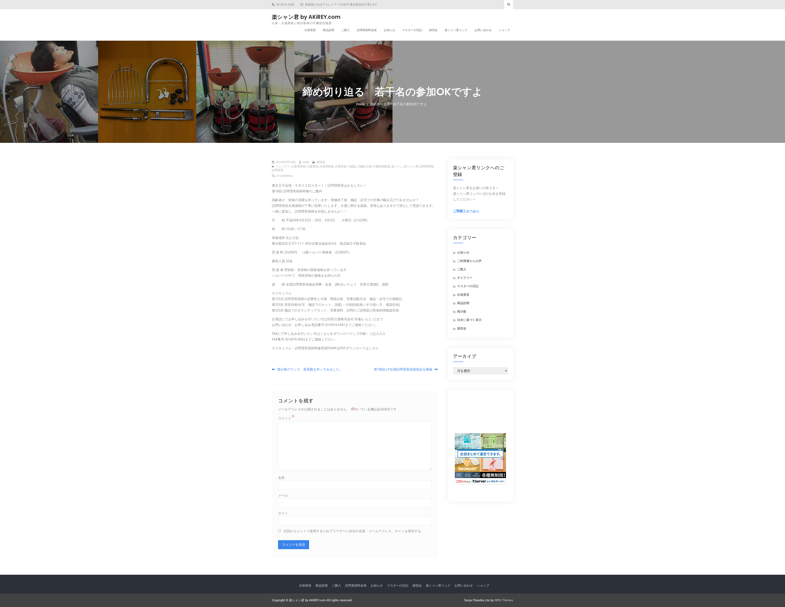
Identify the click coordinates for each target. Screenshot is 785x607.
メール (283, 495)
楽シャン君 (411, 166)
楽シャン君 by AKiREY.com (306, 17)
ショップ (504, 30)
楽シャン (397, 166)
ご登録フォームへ (466, 211)
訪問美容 (277, 170)
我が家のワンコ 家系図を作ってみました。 (310, 369)
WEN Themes (504, 600)
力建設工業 (364, 166)
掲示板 (461, 311)
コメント (284, 418)
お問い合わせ (483, 30)
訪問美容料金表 (367, 30)
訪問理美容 (426, 166)
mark (306, 162)
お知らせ (389, 30)
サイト (283, 513)
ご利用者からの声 (469, 261)
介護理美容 (298, 166)
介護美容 (312, 166)
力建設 (352, 166)
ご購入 (345, 30)
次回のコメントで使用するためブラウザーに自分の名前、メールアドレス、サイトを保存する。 (354, 531)
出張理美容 (326, 166)
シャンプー (283, 166)
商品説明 (328, 30)
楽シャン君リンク (456, 30)
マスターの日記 (412, 30)
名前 (281, 478)
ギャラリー (464, 278)
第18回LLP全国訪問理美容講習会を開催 (403, 369)
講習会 (433, 30)
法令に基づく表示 (469, 320)
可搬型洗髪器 (381, 166)
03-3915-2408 (285, 4)
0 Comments (285, 175)
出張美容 (310, 30)
